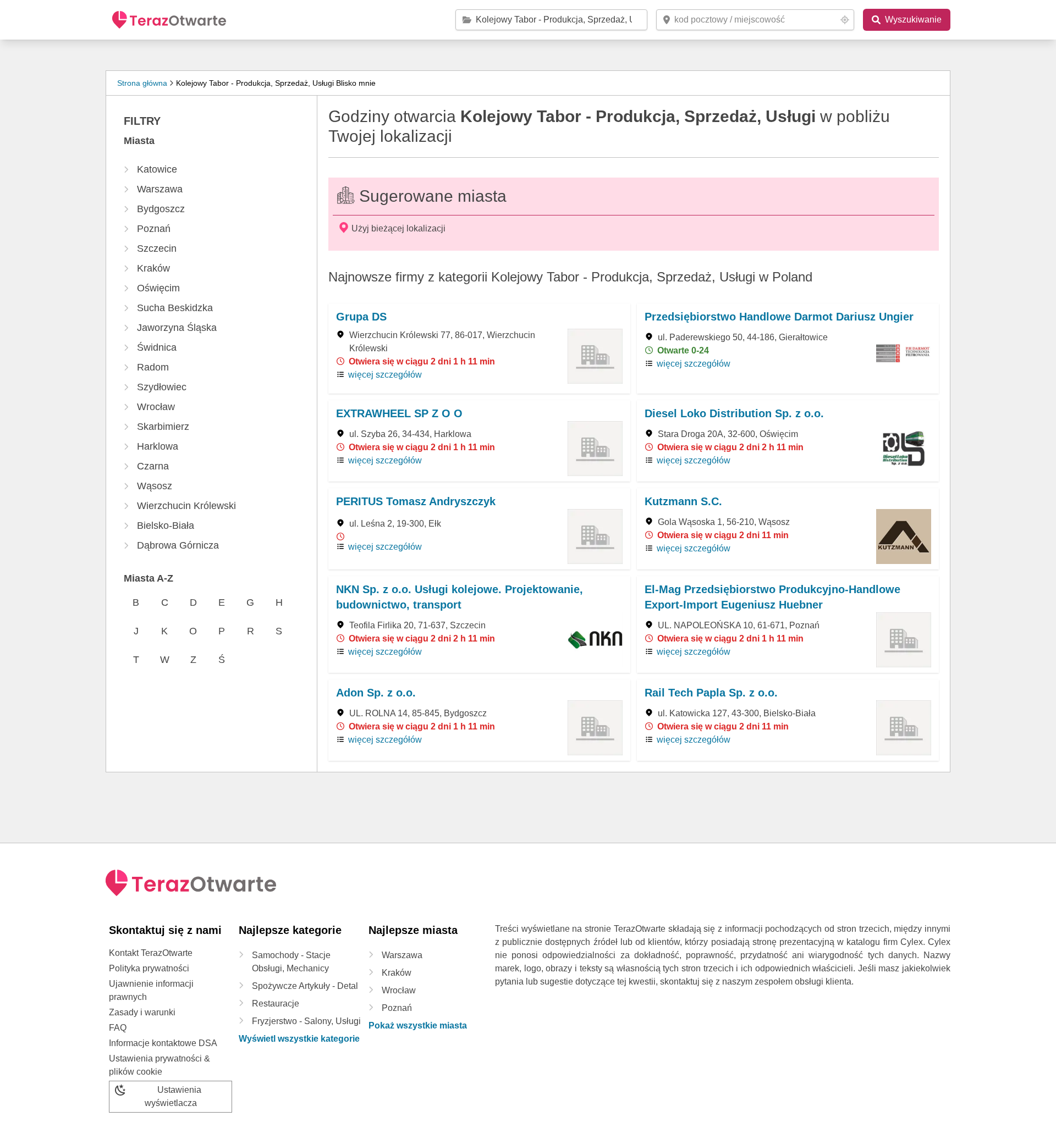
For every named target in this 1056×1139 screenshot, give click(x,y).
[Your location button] (845, 20)
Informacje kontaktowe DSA (163, 1043)
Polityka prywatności (149, 968)
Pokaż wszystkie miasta (418, 1025)
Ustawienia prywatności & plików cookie (159, 1065)
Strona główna (142, 83)
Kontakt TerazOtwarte (151, 953)
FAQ (118, 1027)
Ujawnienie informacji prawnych (151, 990)
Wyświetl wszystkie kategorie (299, 1038)
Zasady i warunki (142, 1012)
